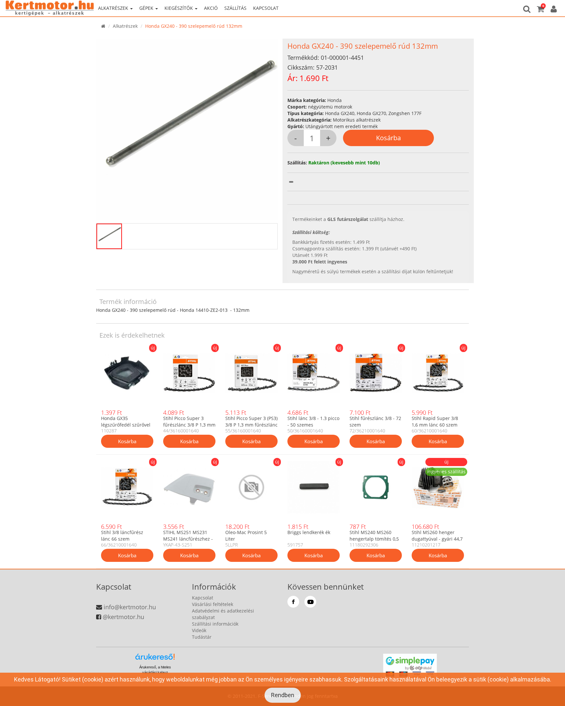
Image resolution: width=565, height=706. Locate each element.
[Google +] (310, 602)
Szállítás (235, 8)
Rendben (282, 695)
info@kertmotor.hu (130, 607)
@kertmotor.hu (123, 617)
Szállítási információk (215, 624)
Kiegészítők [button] (179, 8)
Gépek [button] (147, 8)
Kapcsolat (266, 8)
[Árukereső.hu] (155, 659)
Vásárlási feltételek (212, 604)
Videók (199, 630)
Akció (211, 8)
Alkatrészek (125, 26)
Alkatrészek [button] (113, 8)
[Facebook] (293, 602)
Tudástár (202, 637)
